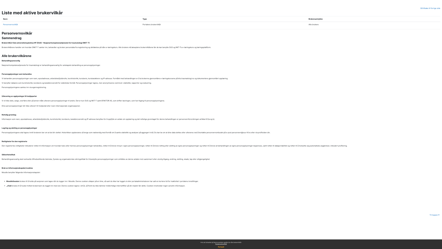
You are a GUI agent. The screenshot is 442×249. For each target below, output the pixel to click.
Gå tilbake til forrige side (430, 8)
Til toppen (434, 215)
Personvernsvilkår (221, 244)
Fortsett (221, 247)
